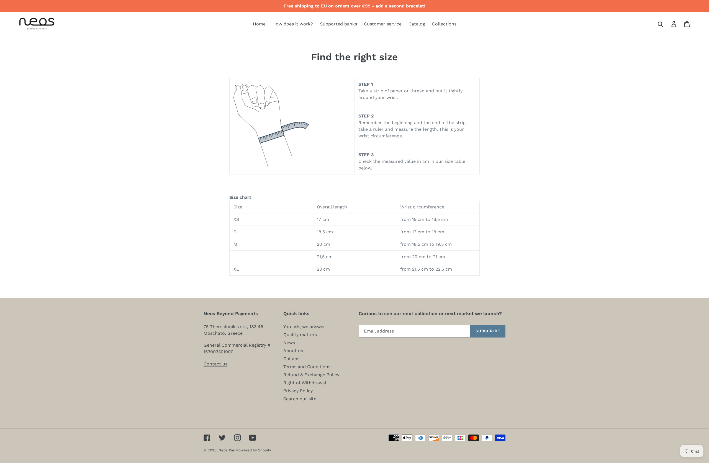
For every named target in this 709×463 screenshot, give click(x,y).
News (289, 342)
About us (293, 350)
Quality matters (300, 334)
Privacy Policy (298, 390)
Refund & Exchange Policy (311, 374)
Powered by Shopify (253, 450)
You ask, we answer (304, 326)
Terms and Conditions (306, 366)
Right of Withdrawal (304, 382)
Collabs (291, 358)
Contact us (215, 364)
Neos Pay (227, 450)
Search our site (299, 398)
